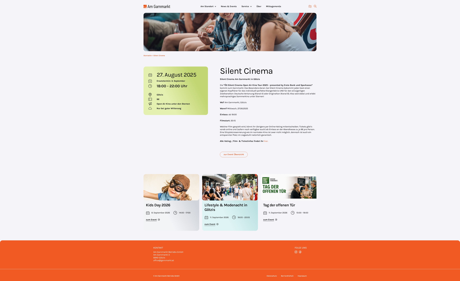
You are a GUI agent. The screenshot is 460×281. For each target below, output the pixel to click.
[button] (313, 6)
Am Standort (207, 6)
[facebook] (300, 252)
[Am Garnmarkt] (157, 6)
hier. (266, 141)
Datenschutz (272, 276)
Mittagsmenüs (273, 6)
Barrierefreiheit (287, 276)
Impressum (302, 276)
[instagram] (296, 252)
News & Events (229, 6)
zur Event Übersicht (234, 154)
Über (258, 6)
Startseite (148, 56)
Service (245, 6)
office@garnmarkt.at (163, 260)
